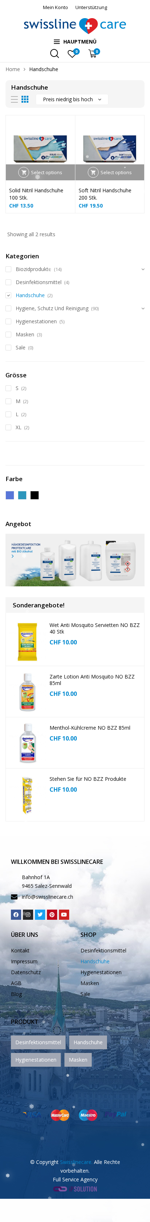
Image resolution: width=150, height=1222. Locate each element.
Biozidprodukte (33, 269)
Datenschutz (26, 972)
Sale (20, 347)
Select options (46, 172)
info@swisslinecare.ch (47, 896)
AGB (16, 983)
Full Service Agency (75, 1179)
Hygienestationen (36, 321)
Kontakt (20, 950)
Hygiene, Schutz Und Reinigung (52, 308)
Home (12, 69)
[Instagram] (28, 915)
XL (18, 427)
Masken (25, 334)
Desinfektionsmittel (39, 282)
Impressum (24, 961)
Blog (16, 994)
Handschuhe (30, 295)
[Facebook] (16, 915)
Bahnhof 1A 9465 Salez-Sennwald (47, 881)
